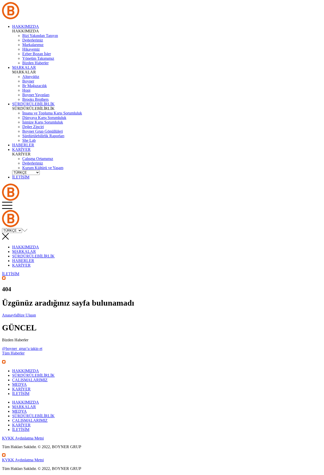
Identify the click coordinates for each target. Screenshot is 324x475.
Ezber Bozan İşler (36, 54)
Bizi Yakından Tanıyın (40, 35)
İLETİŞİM (10, 274)
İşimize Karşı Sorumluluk (42, 122)
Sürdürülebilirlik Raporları (43, 136)
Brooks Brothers (35, 99)
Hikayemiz (31, 49)
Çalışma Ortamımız (37, 158)
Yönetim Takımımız (38, 58)
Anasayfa (9, 315)
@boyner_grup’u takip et (22, 348)
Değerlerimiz (32, 40)
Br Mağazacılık (34, 86)
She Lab (29, 140)
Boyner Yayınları (35, 95)
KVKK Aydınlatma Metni (23, 438)
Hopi (26, 90)
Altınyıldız (30, 76)
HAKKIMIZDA (25, 26)
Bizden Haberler (35, 63)
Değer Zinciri (33, 127)
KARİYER (21, 149)
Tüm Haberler (13, 353)
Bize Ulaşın (26, 315)
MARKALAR (24, 67)
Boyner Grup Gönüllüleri (42, 131)
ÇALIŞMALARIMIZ (30, 380)
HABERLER (23, 145)
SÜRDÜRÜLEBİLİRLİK (33, 104)
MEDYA (19, 384)
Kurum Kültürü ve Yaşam (42, 168)
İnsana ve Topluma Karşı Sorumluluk (52, 113)
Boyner (28, 81)
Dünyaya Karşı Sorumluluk (44, 117)
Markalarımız (33, 45)
